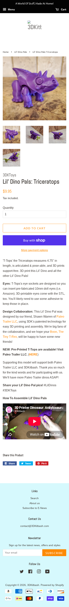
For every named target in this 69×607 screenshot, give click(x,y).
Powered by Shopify (52, 585)
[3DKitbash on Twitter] (22, 572)
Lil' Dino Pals (20, 51)
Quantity (8, 207)
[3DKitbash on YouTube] (47, 572)
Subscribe (54, 553)
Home (6, 51)
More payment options (34, 250)
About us (34, 503)
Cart (63, 9)
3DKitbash (33, 585)
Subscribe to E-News (34, 508)
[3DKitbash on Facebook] (30, 572)
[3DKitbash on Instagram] (39, 572)
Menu (11, 9)
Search (34, 498)
